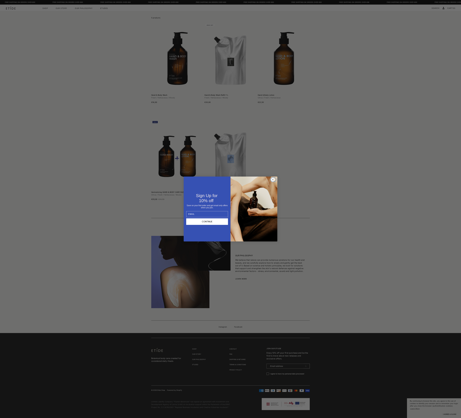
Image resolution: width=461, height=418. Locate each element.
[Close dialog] (274, 180)
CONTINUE (207, 221)
